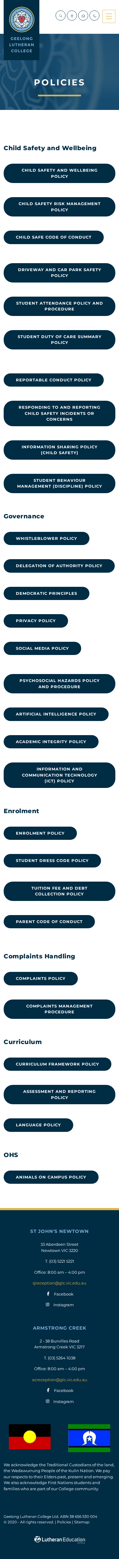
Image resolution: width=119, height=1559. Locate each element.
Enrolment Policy (40, 833)
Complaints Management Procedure (59, 1009)
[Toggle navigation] (109, 16)
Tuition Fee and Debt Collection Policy (59, 891)
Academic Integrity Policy (51, 741)
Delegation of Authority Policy (59, 565)
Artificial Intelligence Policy (56, 713)
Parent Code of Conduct (49, 921)
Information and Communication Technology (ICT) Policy (59, 774)
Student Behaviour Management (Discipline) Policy (59, 483)
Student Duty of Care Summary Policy (60, 339)
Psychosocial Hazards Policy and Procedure (60, 683)
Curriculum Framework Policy (57, 1064)
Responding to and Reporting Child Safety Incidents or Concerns (59, 413)
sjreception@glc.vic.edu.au (59, 1282)
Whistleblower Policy (46, 538)
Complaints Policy (41, 978)
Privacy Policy (36, 620)
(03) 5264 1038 (61, 1357)
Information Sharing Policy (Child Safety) (60, 449)
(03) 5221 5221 (61, 1261)
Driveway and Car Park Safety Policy (59, 272)
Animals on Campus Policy (51, 1177)
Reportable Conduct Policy (54, 379)
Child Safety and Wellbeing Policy (60, 173)
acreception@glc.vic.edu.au (59, 1379)
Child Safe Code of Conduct (54, 237)
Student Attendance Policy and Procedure (59, 306)
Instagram (63, 1304)
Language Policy (38, 1124)
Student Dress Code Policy (52, 860)
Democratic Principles (46, 593)
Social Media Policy (42, 648)
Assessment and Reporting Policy (59, 1094)
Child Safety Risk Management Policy (60, 206)
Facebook (64, 1294)
